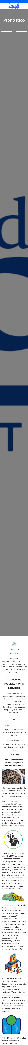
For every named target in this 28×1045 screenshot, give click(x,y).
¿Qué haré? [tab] (6, 725)
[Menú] (14, 1)
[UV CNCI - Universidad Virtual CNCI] (14, 6)
